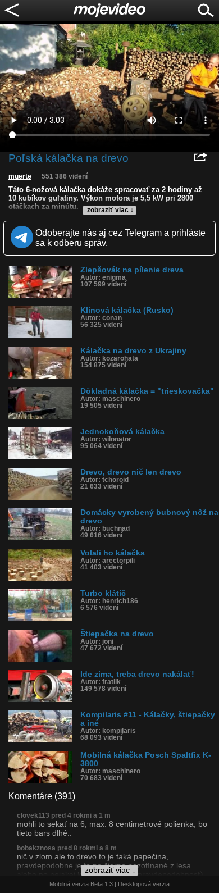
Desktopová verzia (144, 884)
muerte (19, 176)
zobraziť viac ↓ (110, 210)
